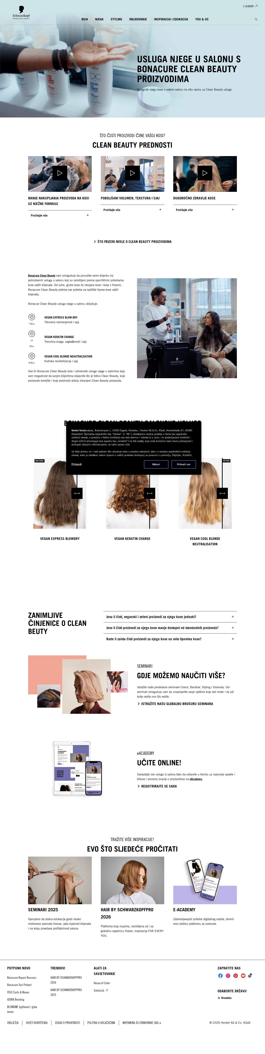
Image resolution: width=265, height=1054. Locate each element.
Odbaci (156, 464)
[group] (132, 188)
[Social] (220, 976)
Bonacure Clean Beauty (41, 275)
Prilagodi (77, 464)
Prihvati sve (184, 464)
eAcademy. (196, 779)
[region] (133, 448)
